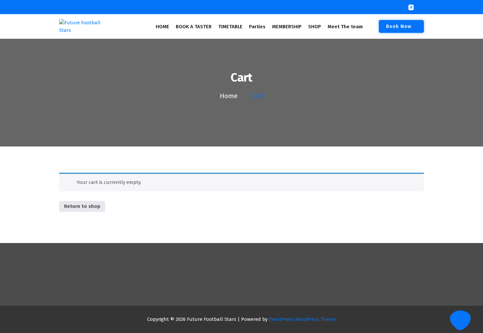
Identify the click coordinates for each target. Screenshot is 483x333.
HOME (162, 27)
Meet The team (345, 27)
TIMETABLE (230, 27)
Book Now (398, 26)
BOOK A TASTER (194, 27)
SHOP (314, 27)
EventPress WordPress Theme (302, 319)
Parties (257, 27)
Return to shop (82, 206)
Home (229, 96)
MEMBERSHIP (287, 27)
